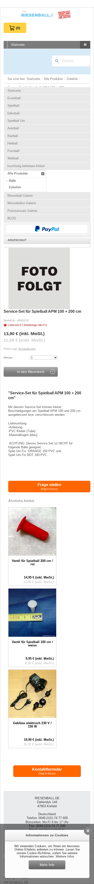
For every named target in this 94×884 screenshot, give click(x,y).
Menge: (8, 357)
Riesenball (47, 15)
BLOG (11, 218)
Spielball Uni (16, 121)
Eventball (13, 98)
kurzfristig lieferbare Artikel (26, 166)
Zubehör (73, 79)
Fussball (13, 151)
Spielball (13, 105)
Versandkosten (27, 348)
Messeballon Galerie (21, 203)
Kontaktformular (47, 771)
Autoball (13, 128)
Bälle (12, 180)
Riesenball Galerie (20, 195)
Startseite (34, 79)
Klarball (12, 136)
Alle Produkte (54, 79)
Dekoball (13, 113)
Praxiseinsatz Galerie (22, 211)
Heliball (12, 143)
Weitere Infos (65, 856)
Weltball (13, 158)
